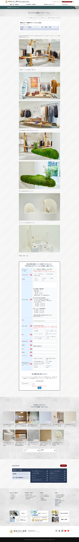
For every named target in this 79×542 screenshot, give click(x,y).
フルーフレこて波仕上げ (7, 425)
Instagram (48, 363)
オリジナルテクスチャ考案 (30, 496)
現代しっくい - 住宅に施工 (56, 425)
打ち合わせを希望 (49, 274)
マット (53, 27)
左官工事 (12, 494)
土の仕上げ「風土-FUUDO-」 (37, 479)
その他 (47, 338)
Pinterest (36, 367)
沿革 (42, 497)
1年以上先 (36, 279)
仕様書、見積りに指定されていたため (50, 359)
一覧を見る (63, 465)
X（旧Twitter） (49, 365)
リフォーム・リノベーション (39, 336)
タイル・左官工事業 (37, 338)
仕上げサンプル (11, 422)
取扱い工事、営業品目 (14, 492)
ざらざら (56, 27)
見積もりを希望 (37, 275)
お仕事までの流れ (29, 494)
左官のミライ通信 (58, 502)
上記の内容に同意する (40, 381)
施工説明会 (28, 498)
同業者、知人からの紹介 (38, 358)
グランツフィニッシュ (53, 479)
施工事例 (26, 27)
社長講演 (42, 498)
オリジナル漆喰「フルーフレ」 (42, 17)
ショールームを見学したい (39, 274)
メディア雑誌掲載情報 (45, 496)
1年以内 (51, 278)
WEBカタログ (57, 503)
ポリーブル (34, 475)
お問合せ (56, 492)
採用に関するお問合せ (60, 496)
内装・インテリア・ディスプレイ (50, 334)
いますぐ (36, 278)
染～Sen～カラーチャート (54, 477)
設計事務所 (36, 330)
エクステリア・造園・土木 (51, 336)
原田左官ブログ (57, 499)
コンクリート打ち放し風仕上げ (55, 470)
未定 (43, 279)
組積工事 (12, 498)
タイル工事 (13, 496)
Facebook (36, 365)
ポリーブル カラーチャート (54, 475)
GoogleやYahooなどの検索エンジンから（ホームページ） (39, 363)
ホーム (28, 17)
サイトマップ (57, 506)
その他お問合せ (59, 497)
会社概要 (41, 492)
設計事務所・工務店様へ (29, 492)
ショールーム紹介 (44, 494)
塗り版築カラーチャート (54, 473)
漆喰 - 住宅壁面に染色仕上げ (33, 425)
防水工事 (12, 497)
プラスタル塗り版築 (35, 473)
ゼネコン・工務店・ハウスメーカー (51, 331)
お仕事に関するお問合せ (60, 494)
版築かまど (57, 504)
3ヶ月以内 (44, 278)
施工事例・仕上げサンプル (33, 17)
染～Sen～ (34, 477)
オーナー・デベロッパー (38, 333)
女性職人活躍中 (43, 500)
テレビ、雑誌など (49, 361)
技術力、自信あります (30, 497)
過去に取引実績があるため (38, 361)
